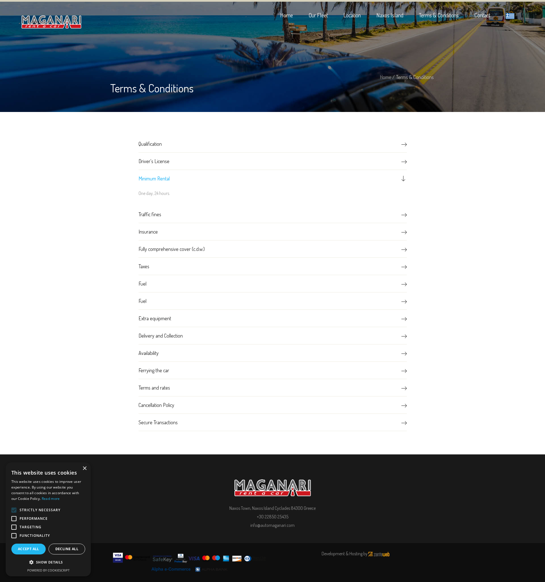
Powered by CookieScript (48, 570)
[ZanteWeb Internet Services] (378, 553)
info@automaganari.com (272, 525)
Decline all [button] (66, 548)
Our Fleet (318, 15)
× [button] (84, 468)
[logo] (273, 484)
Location (352, 15)
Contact (482, 15)
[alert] (48, 519)
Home (286, 15)
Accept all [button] (28, 548)
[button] (48, 562)
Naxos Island (389, 15)
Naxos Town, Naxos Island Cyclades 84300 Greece (272, 508)
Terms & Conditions (439, 15)
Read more (51, 498)
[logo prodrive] (51, 19)
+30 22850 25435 (272, 516)
